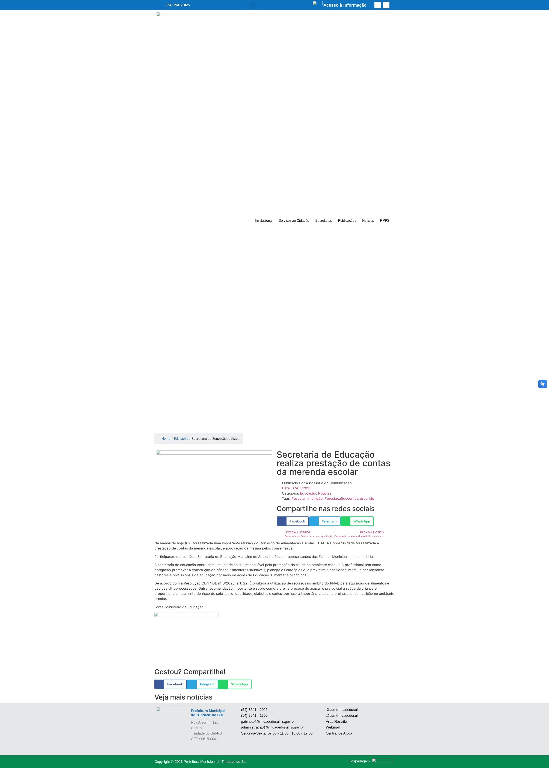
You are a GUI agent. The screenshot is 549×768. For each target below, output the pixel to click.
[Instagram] (386, 5)
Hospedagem (359, 761)
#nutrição (315, 498)
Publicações (347, 220)
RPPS (384, 220)
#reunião (367, 498)
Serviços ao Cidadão (294, 220)
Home (165, 439)
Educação (181, 439)
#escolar (298, 498)
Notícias (368, 220)
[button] (252, 5)
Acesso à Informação (345, 5)
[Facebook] (377, 5)
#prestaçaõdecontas (341, 498)
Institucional (264, 220)
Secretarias (323, 220)
